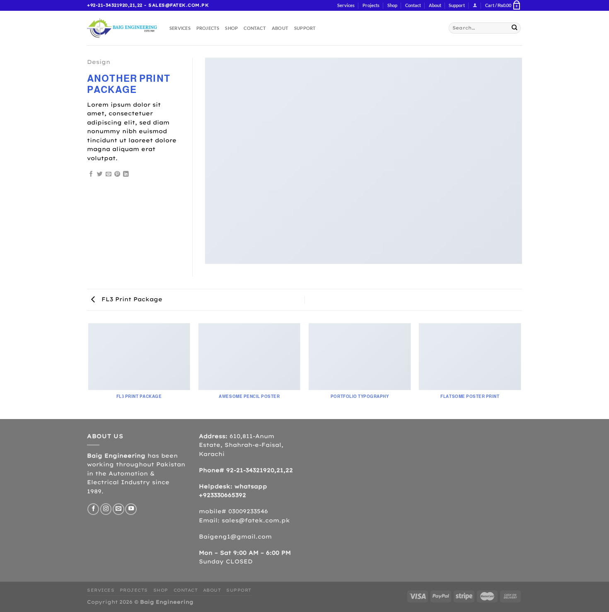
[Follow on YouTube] (131, 509)
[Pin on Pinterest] (117, 174)
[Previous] (88, 370)
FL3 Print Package (130, 299)
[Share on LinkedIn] (126, 174)
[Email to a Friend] (108, 174)
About (435, 5)
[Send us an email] (118, 509)
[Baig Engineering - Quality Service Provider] (122, 27)
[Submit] (514, 28)
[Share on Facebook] (91, 174)
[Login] (475, 5)
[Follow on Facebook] (93, 509)
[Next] (521, 370)
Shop (392, 5)
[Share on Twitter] (100, 174)
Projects (370, 5)
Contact (413, 5)
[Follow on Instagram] (106, 509)
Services (346, 5)
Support (457, 5)
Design (98, 62)
